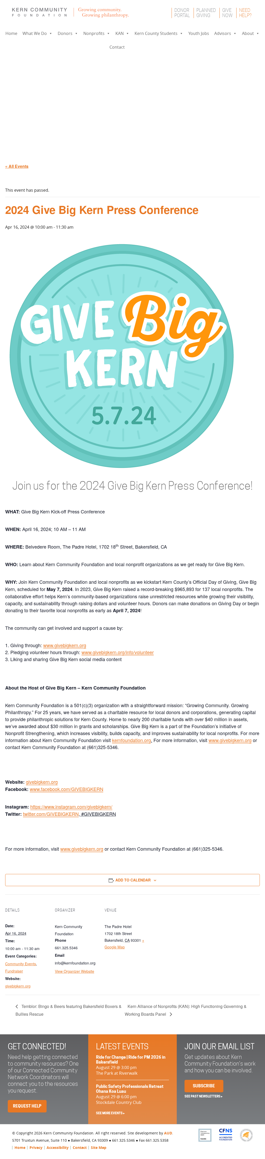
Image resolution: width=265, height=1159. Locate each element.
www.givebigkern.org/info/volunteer (118, 652)
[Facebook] (132, 47)
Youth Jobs (198, 33)
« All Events (16, 166)
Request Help (27, 1106)
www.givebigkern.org (64, 645)
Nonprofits (94, 33)
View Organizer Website (74, 971)
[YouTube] (153, 47)
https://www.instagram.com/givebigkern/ (71, 806)
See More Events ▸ (110, 1113)
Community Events (20, 963)
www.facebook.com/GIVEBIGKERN (66, 789)
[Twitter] (143, 47)
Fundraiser (14, 971)
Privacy (36, 1147)
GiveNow (227, 13)
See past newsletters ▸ (204, 1096)
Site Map (98, 1147)
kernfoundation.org (131, 740)
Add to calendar (133, 880)
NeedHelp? (245, 13)
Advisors (222, 33)
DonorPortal (182, 13)
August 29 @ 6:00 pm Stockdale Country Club (130, 1094)
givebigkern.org (42, 781)
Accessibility (58, 1147)
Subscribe (204, 1085)
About (248, 33)
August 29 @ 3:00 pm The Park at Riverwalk (130, 1065)
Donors (65, 33)
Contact (117, 47)
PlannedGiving (206, 13)
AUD (168, 1133)
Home (11, 33)
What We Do (35, 33)
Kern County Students (156, 33)
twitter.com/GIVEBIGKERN (51, 813)
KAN (119, 33)
